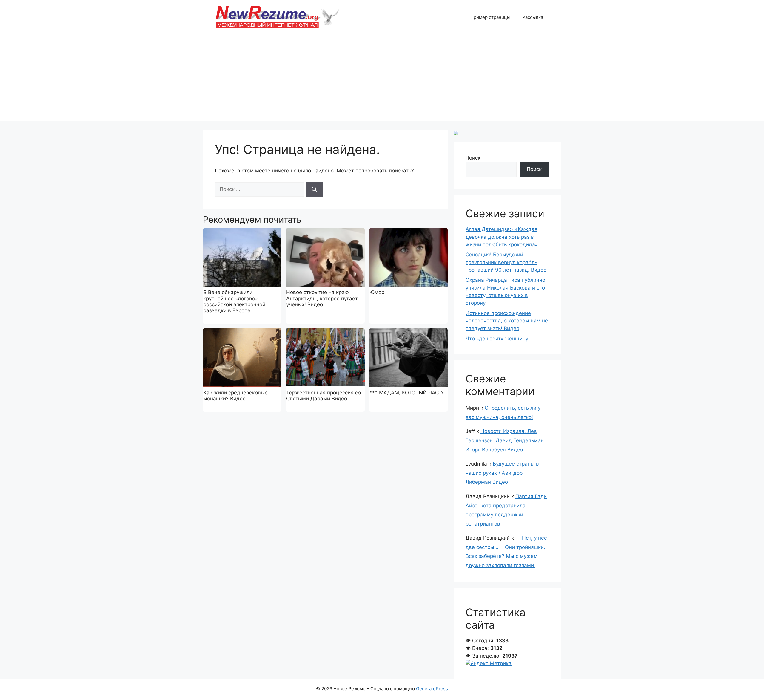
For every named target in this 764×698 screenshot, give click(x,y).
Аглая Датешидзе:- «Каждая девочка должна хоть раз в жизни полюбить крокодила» (501, 236)
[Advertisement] (382, 79)
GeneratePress (432, 688)
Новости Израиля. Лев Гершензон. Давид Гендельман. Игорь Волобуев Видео (505, 440)
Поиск (473, 158)
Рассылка (532, 17)
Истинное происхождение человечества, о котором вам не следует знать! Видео (507, 320)
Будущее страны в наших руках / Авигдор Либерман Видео (502, 473)
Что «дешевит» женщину (497, 339)
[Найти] (314, 189)
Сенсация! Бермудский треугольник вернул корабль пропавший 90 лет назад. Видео (506, 262)
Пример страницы (490, 17)
